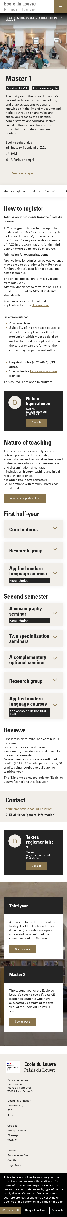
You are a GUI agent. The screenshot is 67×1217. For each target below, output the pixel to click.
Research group (25, 550)
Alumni (12, 1150)
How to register (14, 191)
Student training (25, 17)
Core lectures (23, 529)
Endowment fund (18, 1155)
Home (9, 17)
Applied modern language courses (28, 574)
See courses (22, 949)
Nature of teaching (45, 191)
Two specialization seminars (29, 638)
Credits (11, 1160)
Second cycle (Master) (50, 17)
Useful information (19, 1100)
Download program (22, 173)
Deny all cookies (35, 1210)
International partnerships (24, 498)
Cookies (12, 1125)
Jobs (10, 1115)
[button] (60, 6)
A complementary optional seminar (27, 659)
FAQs (10, 1110)
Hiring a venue (16, 1130)
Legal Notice (15, 1165)
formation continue (43, 371)
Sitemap (12, 1135)
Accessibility (15, 1105)
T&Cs (10, 1140)
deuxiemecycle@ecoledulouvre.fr (29, 809)
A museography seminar (25, 614)
